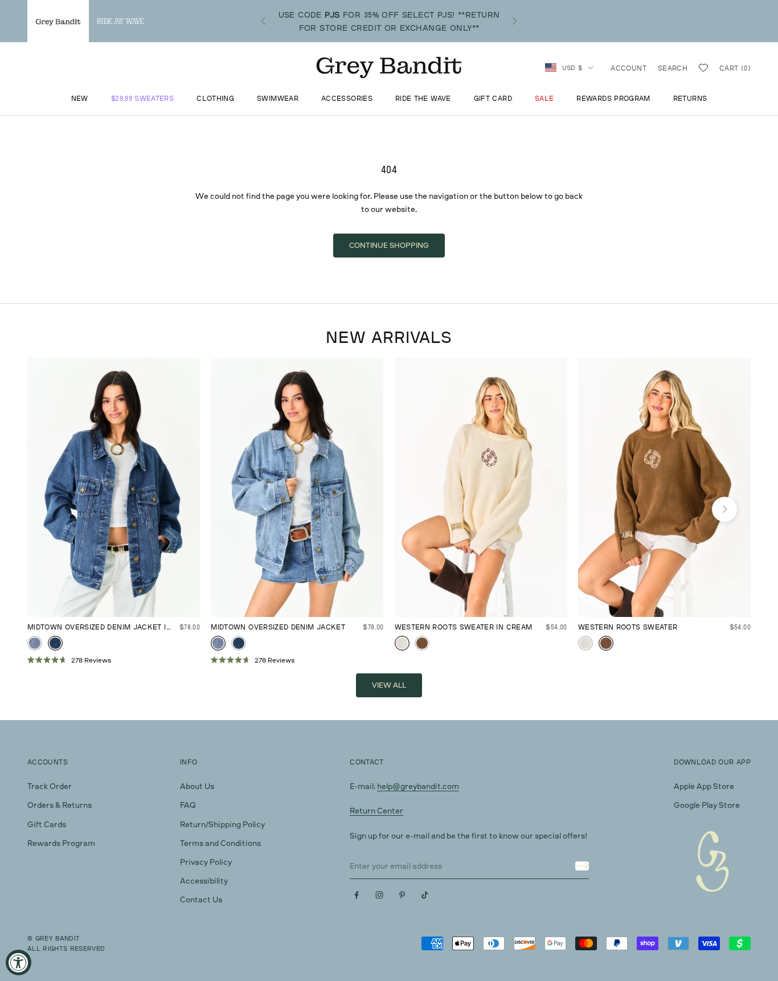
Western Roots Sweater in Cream (464, 627)
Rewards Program (613, 99)
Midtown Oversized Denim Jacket (278, 627)
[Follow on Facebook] (356, 895)
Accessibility (204, 880)
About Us (197, 785)
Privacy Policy (206, 861)
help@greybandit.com (418, 785)
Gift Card (493, 99)
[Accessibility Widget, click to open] (18, 962)
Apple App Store (704, 785)
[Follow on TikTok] (425, 895)
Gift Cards (46, 824)
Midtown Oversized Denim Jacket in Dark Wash (99, 628)
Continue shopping (389, 245)
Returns (690, 99)
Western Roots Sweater (628, 627)
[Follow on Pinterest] (402, 895)
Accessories (346, 99)
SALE (544, 99)
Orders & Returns (59, 804)
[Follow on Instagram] (379, 895)
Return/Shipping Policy (222, 824)
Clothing (215, 99)
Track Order (49, 785)
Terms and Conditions (220, 842)
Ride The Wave (423, 99)
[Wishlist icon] (703, 67)
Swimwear (277, 99)
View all (389, 685)
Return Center (376, 810)
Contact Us (201, 899)
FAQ (188, 804)
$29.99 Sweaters (142, 99)
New (79, 99)
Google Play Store (707, 804)
